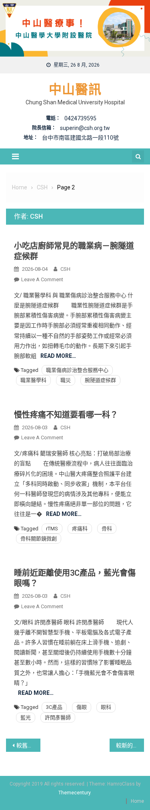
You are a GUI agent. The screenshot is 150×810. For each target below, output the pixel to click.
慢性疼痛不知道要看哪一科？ (66, 415)
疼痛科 (80, 529)
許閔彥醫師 (58, 718)
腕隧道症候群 (100, 380)
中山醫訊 (75, 89)
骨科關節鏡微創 (38, 539)
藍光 (25, 718)
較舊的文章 (28, 745)
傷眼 (81, 707)
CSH (65, 269)
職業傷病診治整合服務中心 (77, 370)
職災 (65, 380)
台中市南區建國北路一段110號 (80, 137)
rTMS (52, 529)
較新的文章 (130, 745)
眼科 (106, 707)
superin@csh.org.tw (85, 128)
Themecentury (74, 793)
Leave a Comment (42, 279)
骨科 (107, 529)
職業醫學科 (33, 380)
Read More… (58, 356)
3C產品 (54, 707)
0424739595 (80, 118)
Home (137, 801)
